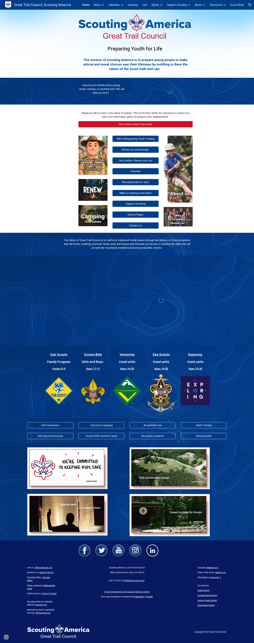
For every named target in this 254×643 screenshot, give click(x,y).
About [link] (198, 4)
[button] (250, 5)
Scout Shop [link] (237, 4)
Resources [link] (216, 4)
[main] (135, 47)
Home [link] (86, 4)
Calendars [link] (114, 4)
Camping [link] (133, 4)
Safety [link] (155, 4)
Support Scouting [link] (177, 4)
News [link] (97, 4)
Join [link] (144, 4)
